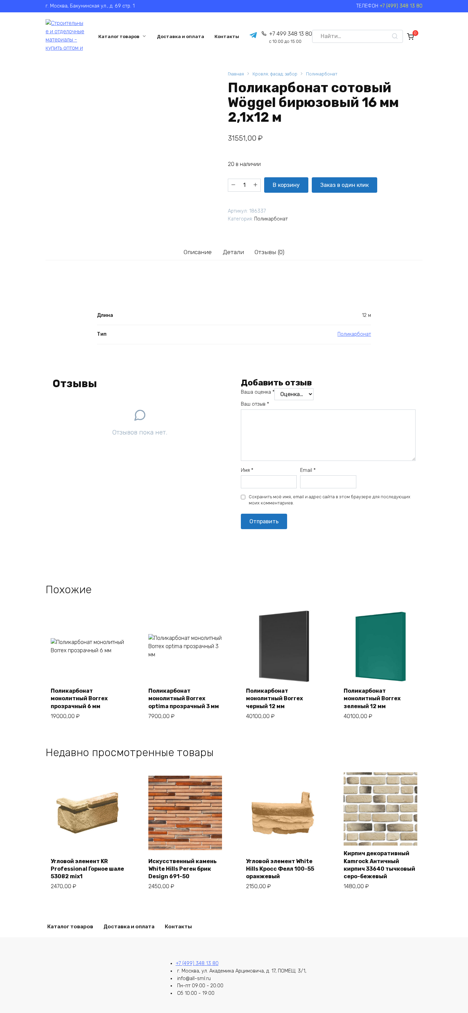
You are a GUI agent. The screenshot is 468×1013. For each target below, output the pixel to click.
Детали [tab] (233, 252)
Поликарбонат (321, 73)
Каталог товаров (118, 36)
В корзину (286, 185)
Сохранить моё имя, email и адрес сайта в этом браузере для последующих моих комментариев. (329, 499)
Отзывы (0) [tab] (269, 252)
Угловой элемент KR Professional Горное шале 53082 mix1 (87, 869)
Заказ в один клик (344, 185)
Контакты (226, 36)
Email (308, 470)
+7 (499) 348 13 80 (401, 6)
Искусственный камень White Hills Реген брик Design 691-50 (182, 869)
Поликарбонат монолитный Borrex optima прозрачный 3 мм (183, 699)
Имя (247, 470)
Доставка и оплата (180, 36)
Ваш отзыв (255, 404)
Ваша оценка (257, 392)
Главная (236, 73)
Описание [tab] (198, 252)
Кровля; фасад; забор (275, 73)
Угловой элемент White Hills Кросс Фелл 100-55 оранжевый (280, 869)
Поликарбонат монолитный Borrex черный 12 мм (274, 699)
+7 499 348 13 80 (290, 37)
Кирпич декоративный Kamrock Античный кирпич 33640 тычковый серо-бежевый (379, 865)
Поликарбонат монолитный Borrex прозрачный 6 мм (79, 699)
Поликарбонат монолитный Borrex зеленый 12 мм (372, 699)
